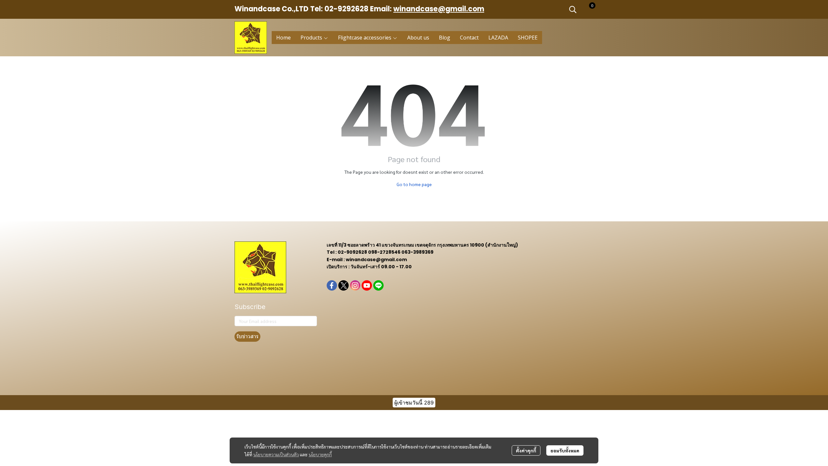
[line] (378, 285)
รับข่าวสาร (247, 336)
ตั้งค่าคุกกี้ (526, 450)
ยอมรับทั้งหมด (564, 450)
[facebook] (332, 285)
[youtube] (367, 285)
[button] (572, 9)
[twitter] (343, 285)
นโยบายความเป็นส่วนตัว (276, 454)
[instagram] (355, 285)
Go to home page (414, 184)
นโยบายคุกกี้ (320, 454)
